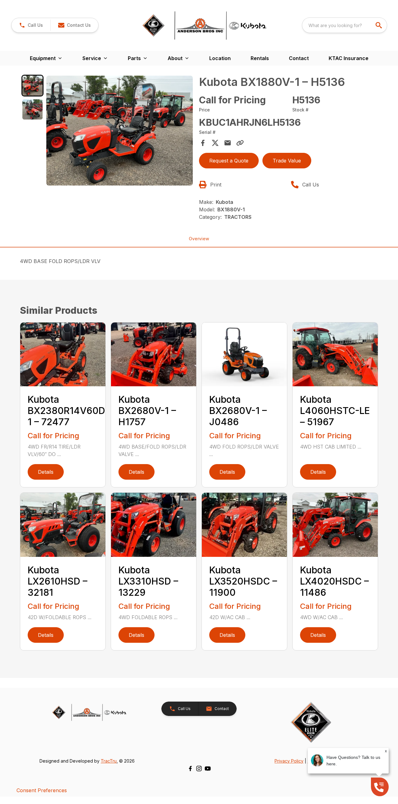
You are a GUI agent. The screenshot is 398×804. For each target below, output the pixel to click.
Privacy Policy (289, 761)
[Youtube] (208, 768)
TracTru (109, 761)
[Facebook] (190, 768)
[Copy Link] (240, 143)
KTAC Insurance (348, 58)
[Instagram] (199, 768)
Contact (299, 58)
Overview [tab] (199, 238)
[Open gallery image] (119, 131)
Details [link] (45, 472)
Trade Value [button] (287, 161)
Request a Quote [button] (228, 161)
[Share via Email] (227, 143)
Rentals (260, 58)
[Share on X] (215, 143)
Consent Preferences (41, 790)
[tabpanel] (119, 132)
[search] (379, 25)
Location (220, 58)
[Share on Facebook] (202, 143)
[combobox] (344, 25)
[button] (31, 25)
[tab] (32, 86)
